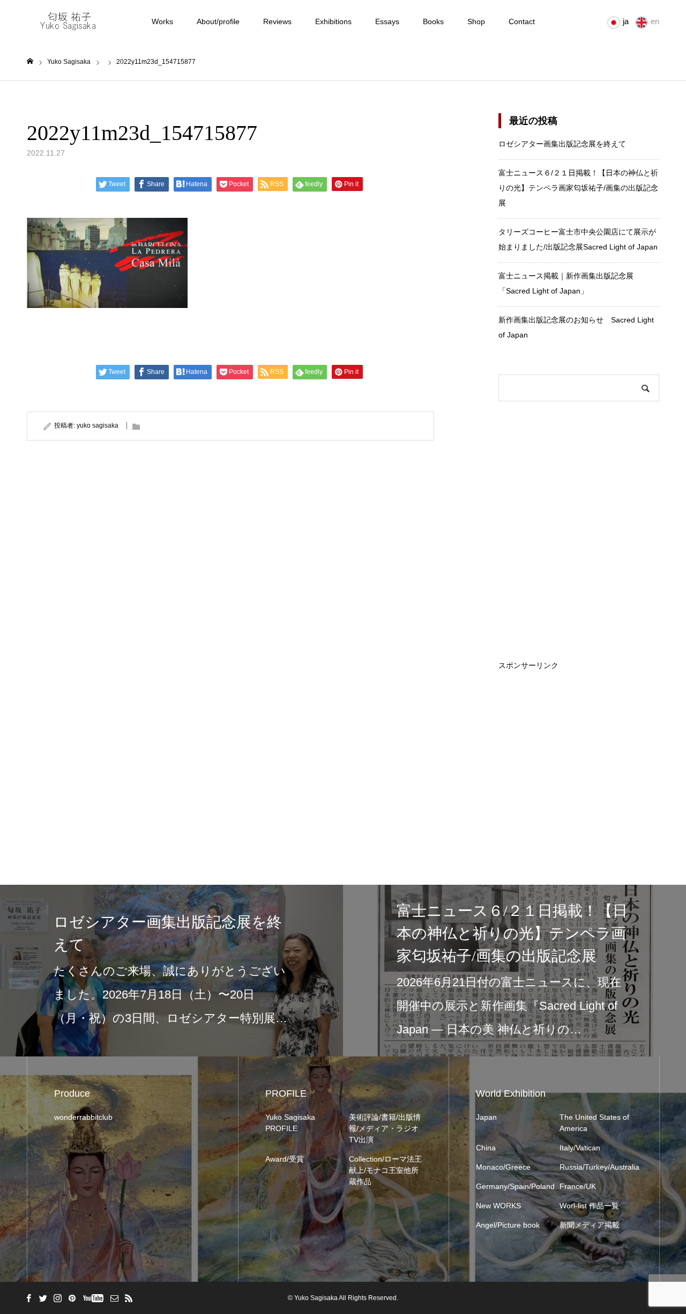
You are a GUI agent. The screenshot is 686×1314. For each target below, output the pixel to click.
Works (162, 21)
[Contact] (114, 1298)
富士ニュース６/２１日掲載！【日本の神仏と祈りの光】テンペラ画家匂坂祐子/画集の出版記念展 (578, 187)
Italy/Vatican (580, 1147)
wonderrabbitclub (83, 1117)
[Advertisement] (578, 736)
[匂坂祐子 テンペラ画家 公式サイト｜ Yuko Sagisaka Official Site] (72, 21)
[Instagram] (57, 1298)
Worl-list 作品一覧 (589, 1205)
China (486, 1147)
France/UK (578, 1186)
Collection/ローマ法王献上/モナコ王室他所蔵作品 (385, 1170)
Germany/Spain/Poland (512, 1186)
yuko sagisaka (97, 425)
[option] (171, 970)
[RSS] (128, 1298)
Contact (522, 21)
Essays (387, 21)
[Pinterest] (71, 1298)
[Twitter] (43, 1298)
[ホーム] (30, 61)
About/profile (218, 21)
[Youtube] (93, 1298)
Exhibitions (333, 21)
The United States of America (594, 1123)
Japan (486, 1117)
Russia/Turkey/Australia (596, 1167)
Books (433, 21)
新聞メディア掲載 (590, 1225)
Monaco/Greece (503, 1167)
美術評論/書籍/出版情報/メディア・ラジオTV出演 (385, 1128)
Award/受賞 (284, 1159)
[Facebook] (28, 1298)
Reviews (277, 21)
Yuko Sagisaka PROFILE (290, 1123)
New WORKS (498, 1205)
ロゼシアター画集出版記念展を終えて (562, 144)
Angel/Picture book (508, 1225)
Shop (476, 21)
